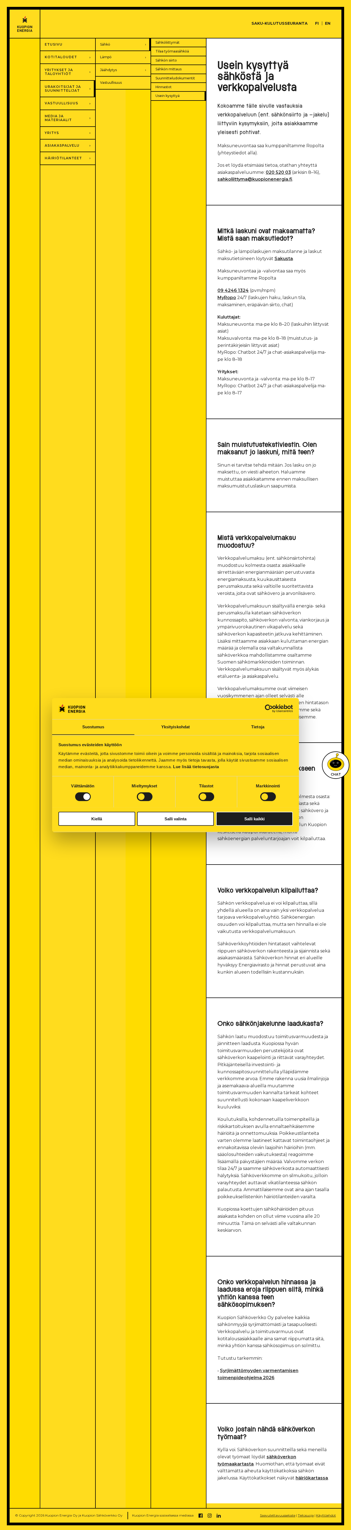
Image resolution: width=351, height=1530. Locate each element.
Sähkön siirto (166, 60)
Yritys (52, 133)
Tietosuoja (306, 1515)
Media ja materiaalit (58, 118)
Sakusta (283, 258)
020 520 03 (278, 172)
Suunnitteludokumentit (175, 78)
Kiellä (96, 818)
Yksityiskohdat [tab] (175, 726)
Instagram (210, 1516)
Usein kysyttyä (167, 96)
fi (317, 23)
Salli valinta (175, 818)
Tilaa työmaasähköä (172, 51)
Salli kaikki (254, 818)
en (327, 23)
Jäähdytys (108, 70)
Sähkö (105, 44)
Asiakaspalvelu (62, 145)
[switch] (144, 796)
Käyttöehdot (326, 1515)
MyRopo (226, 297)
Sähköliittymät (167, 42)
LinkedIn (219, 1516)
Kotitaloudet (61, 57)
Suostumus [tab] (93, 726)
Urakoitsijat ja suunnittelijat (63, 89)
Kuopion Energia (25, 24)
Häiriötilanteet (63, 158)
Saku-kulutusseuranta (279, 23)
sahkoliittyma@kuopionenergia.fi (254, 179)
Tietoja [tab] (257, 726)
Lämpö (106, 57)
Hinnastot (163, 87)
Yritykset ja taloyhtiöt (59, 72)
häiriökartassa (312, 1478)
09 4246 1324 (233, 290)
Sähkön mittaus (168, 69)
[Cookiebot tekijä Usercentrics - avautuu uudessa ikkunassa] (269, 708)
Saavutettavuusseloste (277, 1515)
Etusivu (54, 44)
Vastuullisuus (111, 82)
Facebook (201, 1516)
